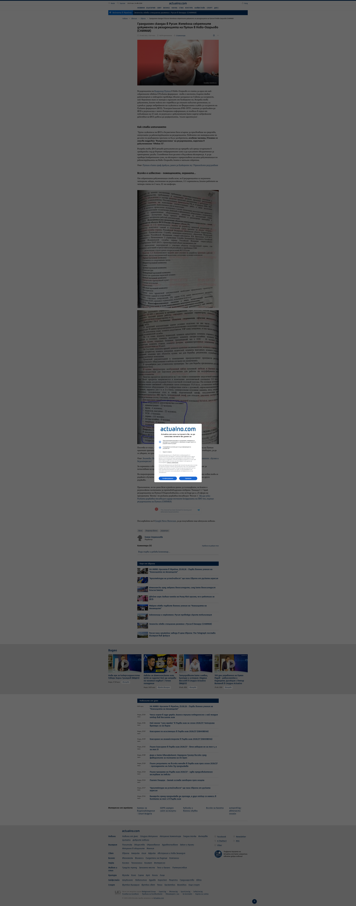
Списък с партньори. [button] (172, 462)
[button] (178, 452)
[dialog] (178, 453)
